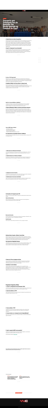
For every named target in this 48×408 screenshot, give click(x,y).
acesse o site (15, 334)
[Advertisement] (24, 5)
